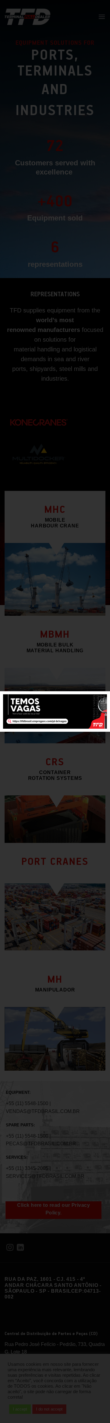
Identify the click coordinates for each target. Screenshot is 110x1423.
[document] (55, 711)
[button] (101, 699)
